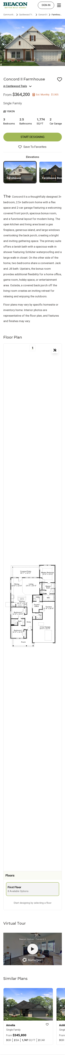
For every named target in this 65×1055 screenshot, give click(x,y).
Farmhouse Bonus (53, 178)
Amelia (10, 1025)
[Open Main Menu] (59, 5)
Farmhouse (14, 178)
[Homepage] (15, 5)
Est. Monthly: (47, 94)
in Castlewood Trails (15, 86)
